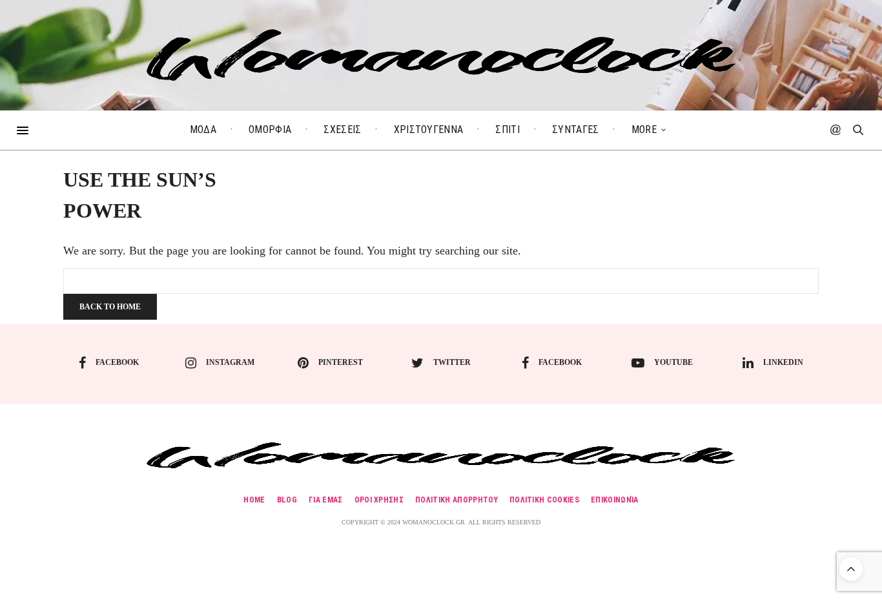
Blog (287, 499)
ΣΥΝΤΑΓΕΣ (575, 129)
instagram (230, 362)
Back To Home (110, 306)
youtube (673, 362)
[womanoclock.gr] (441, 55)
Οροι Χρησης (379, 499)
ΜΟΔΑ (203, 129)
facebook (117, 362)
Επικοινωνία (615, 499)
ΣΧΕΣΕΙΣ (342, 129)
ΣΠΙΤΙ (507, 129)
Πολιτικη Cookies (544, 499)
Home (254, 499)
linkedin (783, 362)
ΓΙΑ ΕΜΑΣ (326, 499)
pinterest (340, 362)
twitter (452, 362)
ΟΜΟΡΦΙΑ (270, 129)
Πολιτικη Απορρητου (456, 499)
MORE (644, 129)
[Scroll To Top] (851, 569)
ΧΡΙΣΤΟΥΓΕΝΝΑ (429, 129)
